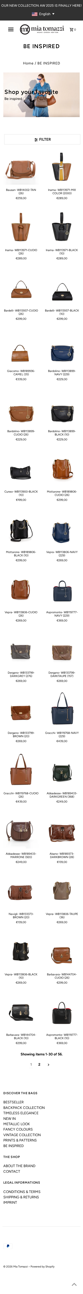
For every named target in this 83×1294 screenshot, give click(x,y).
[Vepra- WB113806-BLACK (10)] (21, 951)
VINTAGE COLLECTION (22, 1135)
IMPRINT (10, 1202)
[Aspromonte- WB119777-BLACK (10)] (62, 1012)
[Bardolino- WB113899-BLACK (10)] (62, 408)
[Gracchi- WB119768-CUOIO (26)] (21, 770)
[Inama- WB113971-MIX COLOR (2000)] (62, 167)
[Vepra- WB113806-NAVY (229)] (62, 529)
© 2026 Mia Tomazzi (16, 1266)
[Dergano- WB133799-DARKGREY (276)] (21, 650)
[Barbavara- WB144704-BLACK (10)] (21, 1012)
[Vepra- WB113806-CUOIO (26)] (21, 589)
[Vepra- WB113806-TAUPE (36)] (62, 891)
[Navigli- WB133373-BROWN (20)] (21, 891)
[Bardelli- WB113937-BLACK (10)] (62, 287)
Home (28, 63)
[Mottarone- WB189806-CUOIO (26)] (62, 469)
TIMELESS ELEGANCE (21, 1113)
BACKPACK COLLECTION (24, 1108)
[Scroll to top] (74, 1285)
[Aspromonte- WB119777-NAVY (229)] (62, 589)
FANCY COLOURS (18, 1129)
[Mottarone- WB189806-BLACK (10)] (21, 529)
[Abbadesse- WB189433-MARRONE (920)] (21, 831)
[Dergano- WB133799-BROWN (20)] (21, 710)
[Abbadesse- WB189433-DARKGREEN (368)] (62, 770)
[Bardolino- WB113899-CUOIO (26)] (21, 408)
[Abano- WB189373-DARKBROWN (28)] (62, 831)
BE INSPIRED (13, 1146)
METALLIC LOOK (16, 1124)
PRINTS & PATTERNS (20, 1140)
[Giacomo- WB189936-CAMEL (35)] (21, 348)
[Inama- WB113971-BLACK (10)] (62, 227)
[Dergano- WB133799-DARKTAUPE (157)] (62, 650)
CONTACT (11, 1171)
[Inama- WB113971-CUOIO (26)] (21, 227)
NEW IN (9, 1119)
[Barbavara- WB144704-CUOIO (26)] (62, 951)
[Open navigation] (11, 29)
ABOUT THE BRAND (19, 1166)
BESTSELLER (13, 1102)
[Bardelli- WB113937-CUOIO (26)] (21, 287)
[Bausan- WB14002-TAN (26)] (21, 167)
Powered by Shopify (42, 1266)
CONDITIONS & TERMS (22, 1192)
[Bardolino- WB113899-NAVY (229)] (62, 348)
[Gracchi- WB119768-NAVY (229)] (62, 710)
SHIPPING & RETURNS (21, 1197)
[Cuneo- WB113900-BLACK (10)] (21, 469)
